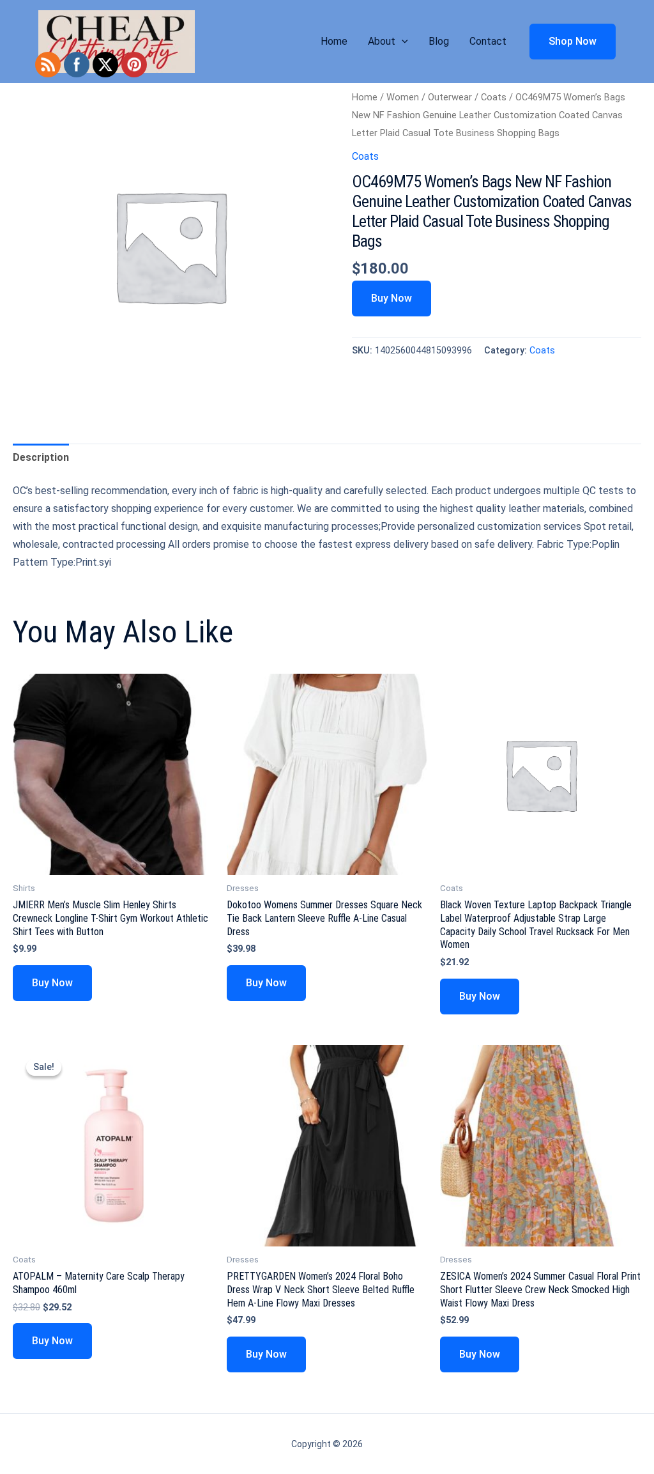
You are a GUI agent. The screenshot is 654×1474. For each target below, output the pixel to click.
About (381, 41)
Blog (439, 41)
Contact (487, 41)
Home (334, 41)
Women (402, 97)
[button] (401, 41)
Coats (493, 97)
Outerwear (450, 97)
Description (41, 457)
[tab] (41, 458)
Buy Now (391, 298)
